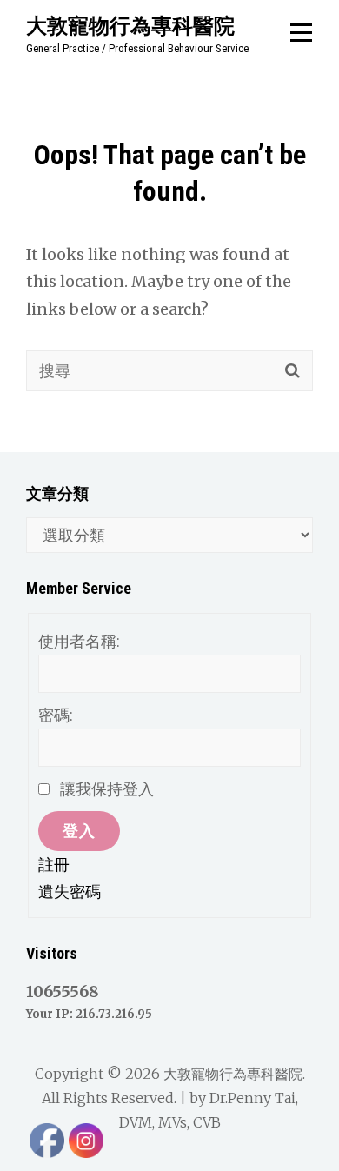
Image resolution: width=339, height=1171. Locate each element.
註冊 (54, 864)
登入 (79, 831)
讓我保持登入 (107, 789)
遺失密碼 (69, 891)
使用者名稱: (79, 641)
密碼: (55, 715)
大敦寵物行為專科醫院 (130, 25)
